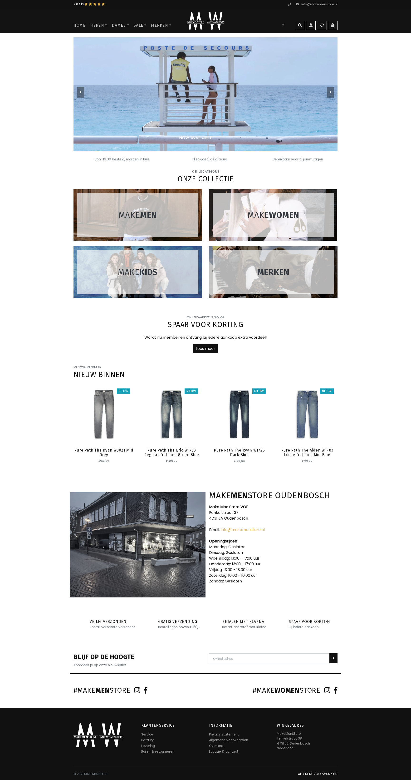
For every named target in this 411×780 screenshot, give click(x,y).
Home (79, 25)
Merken (159, 25)
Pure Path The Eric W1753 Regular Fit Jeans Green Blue (171, 452)
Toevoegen (104, 436)
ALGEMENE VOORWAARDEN (318, 774)
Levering (148, 746)
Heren (97, 25)
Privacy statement (224, 734)
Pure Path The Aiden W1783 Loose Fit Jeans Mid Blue (307, 452)
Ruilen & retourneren (157, 751)
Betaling (147, 740)
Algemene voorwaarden (228, 740)
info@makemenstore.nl (319, 4)
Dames (119, 25)
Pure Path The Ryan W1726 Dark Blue (239, 452)
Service (147, 734)
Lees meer (205, 348)
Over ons (216, 746)
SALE (138, 25)
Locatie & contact (223, 751)
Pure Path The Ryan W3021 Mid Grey (103, 452)
